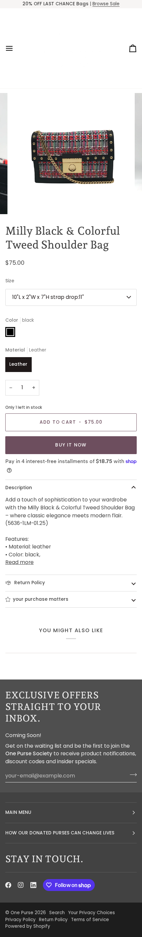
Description (18, 488)
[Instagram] (21, 885)
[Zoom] (23, 202)
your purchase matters (40, 599)
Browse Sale (106, 4)
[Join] (131, 775)
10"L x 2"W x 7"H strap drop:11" (48, 297)
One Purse (22, 913)
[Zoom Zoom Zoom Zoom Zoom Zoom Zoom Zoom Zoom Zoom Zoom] (71, 153)
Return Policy (29, 583)
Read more (19, 562)
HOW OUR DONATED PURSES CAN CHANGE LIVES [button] (59, 833)
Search (57, 913)
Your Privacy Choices (91, 913)
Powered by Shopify (27, 926)
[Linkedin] (33, 885)
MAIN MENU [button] (18, 812)
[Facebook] (8, 885)
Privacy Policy (20, 919)
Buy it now (71, 445)
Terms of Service (90, 919)
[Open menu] (15, 48)
